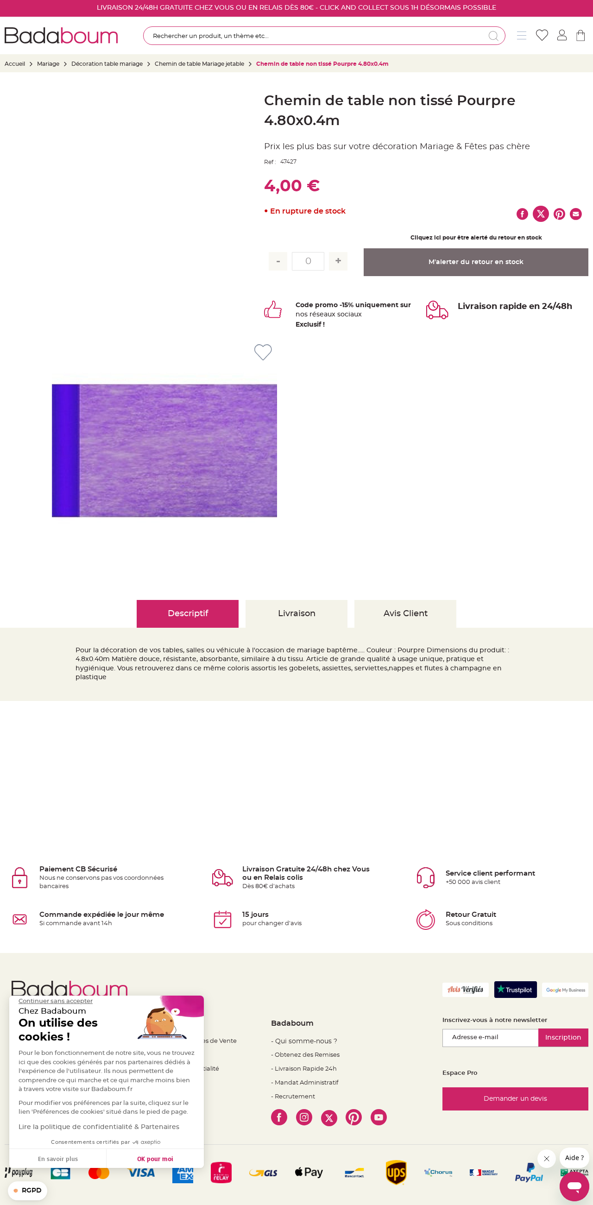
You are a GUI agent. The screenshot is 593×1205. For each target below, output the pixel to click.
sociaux (348, 314)
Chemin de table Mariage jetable (199, 64)
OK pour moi (155, 1158)
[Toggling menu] (521, 35)
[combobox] (324, 35)
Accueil (15, 64)
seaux (325, 314)
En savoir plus (58, 1158)
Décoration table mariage (107, 64)
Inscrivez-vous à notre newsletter (494, 1020)
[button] (27, 1191)
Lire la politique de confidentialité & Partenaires (99, 1127)
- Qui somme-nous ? (304, 1041)
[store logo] (61, 35)
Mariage (48, 64)
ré (312, 314)
